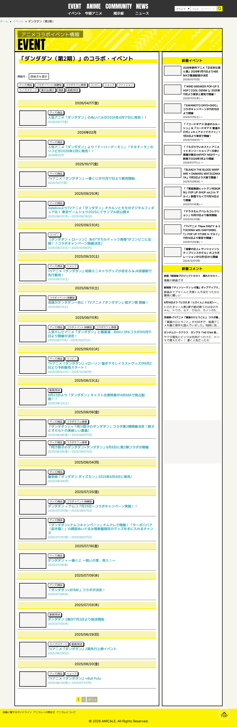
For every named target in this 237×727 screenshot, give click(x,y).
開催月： (23, 76)
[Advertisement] (192, 442)
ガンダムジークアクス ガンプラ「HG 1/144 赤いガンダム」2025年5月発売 (191, 332)
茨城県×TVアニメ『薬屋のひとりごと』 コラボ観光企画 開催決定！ (192, 317)
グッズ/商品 (25, 84)
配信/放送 (73, 90)
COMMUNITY (118, 9)
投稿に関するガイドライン (17, 712)
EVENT (75, 9)
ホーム (4, 21)
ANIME (93, 9)
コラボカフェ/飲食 (76, 84)
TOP (224, 716)
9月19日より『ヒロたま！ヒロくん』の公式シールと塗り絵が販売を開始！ (191, 302)
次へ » (92, 699)
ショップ (109, 84)
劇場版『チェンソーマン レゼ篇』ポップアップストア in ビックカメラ (192, 287)
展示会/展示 (47, 90)
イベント (18, 21)
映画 (60, 90)
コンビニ (95, 84)
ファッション (125, 84)
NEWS (142, 9)
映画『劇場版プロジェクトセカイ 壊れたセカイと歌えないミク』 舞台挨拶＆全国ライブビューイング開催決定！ (192, 276)
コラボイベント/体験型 (49, 84)
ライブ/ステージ (28, 90)
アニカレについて (66, 712)
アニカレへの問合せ (44, 712)
